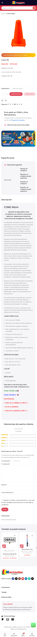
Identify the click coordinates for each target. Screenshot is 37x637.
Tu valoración (6, 464)
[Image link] (12, 572)
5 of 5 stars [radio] (19, 461)
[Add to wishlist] (6, 100)
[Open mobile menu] (2, 2)
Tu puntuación (6, 461)
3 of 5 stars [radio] (16, 461)
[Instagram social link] (12, 104)
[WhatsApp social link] (19, 104)
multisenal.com (23, 387)
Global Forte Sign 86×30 (10, 554)
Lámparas (30, 551)
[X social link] (10, 104)
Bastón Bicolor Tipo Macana (27, 550)
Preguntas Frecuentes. (18, 120)
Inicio (3, 13)
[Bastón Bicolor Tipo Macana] (27, 540)
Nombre (4, 485)
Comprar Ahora (29, 94)
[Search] (34, 8)
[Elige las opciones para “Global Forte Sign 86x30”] (4, 546)
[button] (21, 546)
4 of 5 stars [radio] (18, 461)
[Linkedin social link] (17, 104)
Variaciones (5, 88)
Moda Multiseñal (27, 553)
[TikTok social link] (21, 104)
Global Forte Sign (9, 556)
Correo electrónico (7, 492)
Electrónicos (24, 551)
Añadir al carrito (16, 94)
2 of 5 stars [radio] (15, 461)
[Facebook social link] (8, 104)
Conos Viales (10, 13)
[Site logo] (18, 2)
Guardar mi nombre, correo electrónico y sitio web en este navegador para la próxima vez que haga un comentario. (17, 502)
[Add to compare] (2, 100)
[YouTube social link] (15, 104)
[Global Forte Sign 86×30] (9, 540)
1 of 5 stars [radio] (13, 461)
